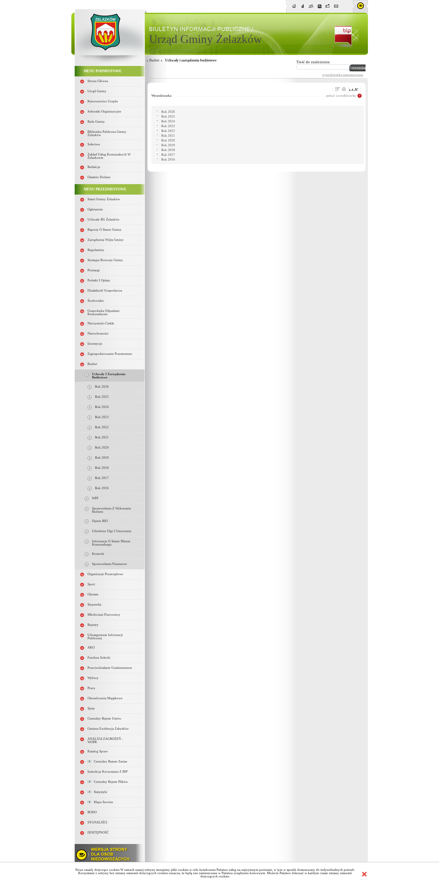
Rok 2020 (102, 447)
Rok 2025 (102, 396)
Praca (91, 688)
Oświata (93, 594)
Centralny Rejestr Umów (104, 718)
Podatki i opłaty (99, 280)
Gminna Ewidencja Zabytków (108, 728)
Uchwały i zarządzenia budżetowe (191, 60)
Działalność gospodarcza (105, 290)
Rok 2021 (102, 437)
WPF (95, 498)
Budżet (92, 364)
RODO (92, 812)
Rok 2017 (102, 478)
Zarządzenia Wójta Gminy (106, 239)
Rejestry (93, 624)
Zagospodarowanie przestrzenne (110, 353)
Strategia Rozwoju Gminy (105, 260)
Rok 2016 (102, 488)
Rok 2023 (102, 417)
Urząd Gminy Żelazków (205, 39)
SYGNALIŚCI (97, 822)
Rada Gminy (96, 121)
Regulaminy (96, 250)
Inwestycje (95, 343)
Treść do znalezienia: (313, 62)
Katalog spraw (98, 751)
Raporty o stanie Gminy (105, 229)
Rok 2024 (102, 407)
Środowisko (96, 300)
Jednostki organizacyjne (104, 111)
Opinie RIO (100, 521)
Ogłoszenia (95, 209)
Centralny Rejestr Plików (109, 781)
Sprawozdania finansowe (109, 564)
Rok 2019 (102, 457)
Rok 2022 (102, 427)
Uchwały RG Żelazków (103, 219)
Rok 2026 (102, 386)
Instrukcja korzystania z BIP (108, 771)
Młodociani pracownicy (104, 614)
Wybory (93, 678)
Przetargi (94, 270)
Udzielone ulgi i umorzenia (111, 531)
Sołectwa (94, 144)
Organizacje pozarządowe (105, 574)
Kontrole (98, 553)
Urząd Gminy (97, 91)
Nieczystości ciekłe (101, 323)
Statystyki (99, 792)
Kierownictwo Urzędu (103, 101)
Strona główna (98, 81)
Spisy (91, 708)
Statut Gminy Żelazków (104, 199)
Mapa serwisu (102, 802)
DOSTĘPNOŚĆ (98, 832)
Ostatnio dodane (99, 177)
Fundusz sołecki (99, 657)
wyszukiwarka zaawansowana (342, 74)
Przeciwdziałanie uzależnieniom (110, 667)
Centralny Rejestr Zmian (109, 761)
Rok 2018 (102, 467)
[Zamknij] (364, 874)
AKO (91, 647)
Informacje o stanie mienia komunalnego (111, 543)
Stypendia (94, 604)
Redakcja (94, 167)
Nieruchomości (98, 333)
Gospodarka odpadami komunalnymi (103, 312)
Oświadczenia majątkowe (105, 698)
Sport (91, 584)
